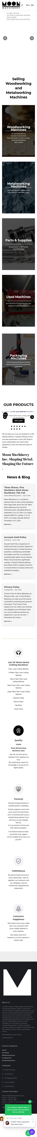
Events (6, 495)
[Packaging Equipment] (18, 359)
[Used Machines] (18, 301)
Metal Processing (9, 1070)
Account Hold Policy (15, 537)
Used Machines (9, 1086)
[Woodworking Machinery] (18, 131)
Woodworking (8, 1074)
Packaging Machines (10, 1078)
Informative (7, 540)
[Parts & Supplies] (18, 244)
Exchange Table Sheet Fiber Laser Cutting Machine (18, 416)
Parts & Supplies (9, 1082)
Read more (7, 524)
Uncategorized (8, 590)
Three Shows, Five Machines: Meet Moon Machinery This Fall (16, 490)
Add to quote (18, 421)
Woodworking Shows (8, 1060)
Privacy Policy (11, 587)
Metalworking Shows (15, 495)
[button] (11, 426)
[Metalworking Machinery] (18, 187)
